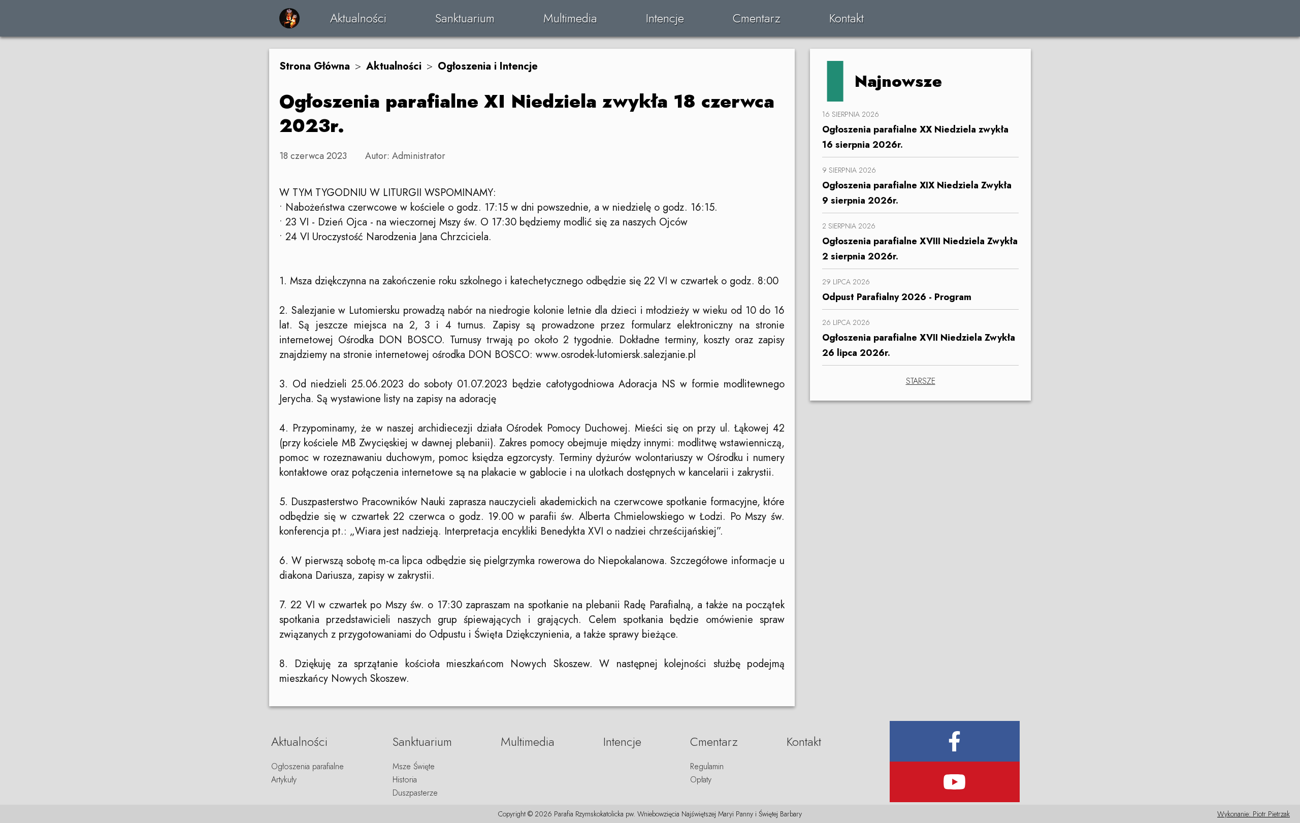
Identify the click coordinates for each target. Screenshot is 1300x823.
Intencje (665, 18)
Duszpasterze (415, 793)
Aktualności (358, 18)
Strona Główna (314, 66)
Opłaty (700, 779)
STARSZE (920, 381)
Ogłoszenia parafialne (307, 766)
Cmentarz (757, 18)
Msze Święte (414, 766)
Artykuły (284, 779)
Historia (405, 779)
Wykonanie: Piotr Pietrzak (1253, 814)
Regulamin (707, 766)
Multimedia (570, 18)
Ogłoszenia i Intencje (488, 66)
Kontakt (846, 18)
